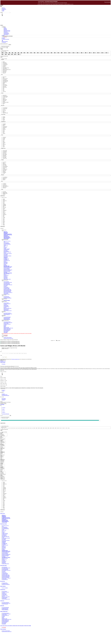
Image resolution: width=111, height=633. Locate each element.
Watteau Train (5, 158)
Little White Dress (5, 81)
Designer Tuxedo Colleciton (8, 337)
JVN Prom (5, 258)
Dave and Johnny (6, 251)
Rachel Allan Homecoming (6, 576)
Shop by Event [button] (2, 513)
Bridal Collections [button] (3, 586)
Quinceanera (4, 71)
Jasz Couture (4, 539)
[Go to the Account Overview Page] (1, 6)
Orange (4, 217)
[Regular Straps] (2, 476)
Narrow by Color (4, 197)
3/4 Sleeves (4, 184)
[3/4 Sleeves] (3, 472)
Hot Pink (4, 212)
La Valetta (3, 616)
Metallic (4, 117)
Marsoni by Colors (6, 327)
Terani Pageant (6, 276)
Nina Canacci (6, 263)
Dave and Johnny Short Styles (8, 284)
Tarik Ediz (3, 560)
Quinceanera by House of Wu (8, 313)
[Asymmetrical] (2, 461)
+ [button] (2, 230)
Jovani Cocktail (4, 572)
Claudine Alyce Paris (7, 248)
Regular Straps (5, 192)
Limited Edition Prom (7, 260)
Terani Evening (6, 309)
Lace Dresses (5, 79)
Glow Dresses (6, 254)
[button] (4, 26)
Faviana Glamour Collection (8, 253)
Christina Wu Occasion (7, 317)
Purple (4, 208)
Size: (1, 351)
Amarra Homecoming (5, 569)
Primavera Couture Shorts (7, 289)
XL (15, 54)
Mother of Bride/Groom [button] (3, 611)
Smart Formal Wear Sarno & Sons (8, 338)
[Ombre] (1, 451)
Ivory (3, 502)
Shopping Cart (4, 9)
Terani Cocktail (6, 293)
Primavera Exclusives (5, 553)
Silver (4, 507)
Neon (3, 118)
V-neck (4, 173)
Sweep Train (4, 156)
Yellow (4, 482)
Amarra (3, 529)
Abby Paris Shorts (6, 281)
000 (3, 52)
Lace (3, 130)
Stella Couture (4, 623)
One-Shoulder (5, 167)
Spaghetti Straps (5, 193)
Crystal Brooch (5, 126)
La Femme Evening (6, 306)
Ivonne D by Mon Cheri (5, 615)
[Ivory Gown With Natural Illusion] (3, 357)
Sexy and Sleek (5, 85)
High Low (4, 98)
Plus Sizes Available (5, 102)
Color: (1, 355)
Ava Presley (5, 247)
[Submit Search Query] (10, 415)
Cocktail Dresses (5, 64)
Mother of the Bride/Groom (6, 69)
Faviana (5, 252)
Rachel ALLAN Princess (7, 270)
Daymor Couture (6, 323)
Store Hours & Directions (5, 395)
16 (35, 52)
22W (83, 52)
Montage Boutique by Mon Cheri (6, 619)
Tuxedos (3, 409)
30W (99, 52)
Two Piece (4, 91)
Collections (3, 407)
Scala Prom (5, 272)
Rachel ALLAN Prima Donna (8, 269)
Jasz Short (5, 286)
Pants (3, 83)
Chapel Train (5, 152)
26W (91, 52)
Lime (3, 202)
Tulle (3, 146)
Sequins (4, 133)
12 (28, 52)
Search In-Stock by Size (5, 50)
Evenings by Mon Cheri (7, 303)
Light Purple (4, 210)
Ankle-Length (5, 150)
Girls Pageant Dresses (6, 67)
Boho (3, 77)
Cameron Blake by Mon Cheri (8, 322)
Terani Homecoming (5, 579)
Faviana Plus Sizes (6, 296)
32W (103, 52)
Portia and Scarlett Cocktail (7, 290)
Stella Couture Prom (6, 273)
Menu (2, 25)
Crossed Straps (5, 108)
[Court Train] (2, 462)
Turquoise (4, 204)
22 (45, 52)
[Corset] (3, 443)
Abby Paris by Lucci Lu (5, 525)
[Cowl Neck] (2, 464)
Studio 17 (5, 274)
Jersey (4, 139)
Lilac (3, 209)
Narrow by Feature (4, 58)
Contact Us (3, 390)
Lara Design (5, 259)
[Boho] (2, 438)
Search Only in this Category (5, 46)
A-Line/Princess (5, 177)
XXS (107, 52)
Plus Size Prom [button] (2, 581)
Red (3, 216)
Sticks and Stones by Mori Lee (8, 292)
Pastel (4, 120)
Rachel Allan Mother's (7, 330)
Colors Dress (5, 250)
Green (4, 201)
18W (74, 52)
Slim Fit (4, 179)
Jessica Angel (6, 256)
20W (78, 52)
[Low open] (2, 447)
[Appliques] (2, 452)
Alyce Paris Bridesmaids (5, 607)
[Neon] (1, 450)
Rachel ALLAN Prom (7, 271)
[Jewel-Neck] (2, 466)
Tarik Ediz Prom (6, 275)
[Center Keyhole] (3, 442)
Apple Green (5, 200)
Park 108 (5, 307)
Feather (4, 128)
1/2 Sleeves (4, 183)
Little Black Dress (5, 80)
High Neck (4, 163)
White (4, 508)
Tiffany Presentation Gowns (7, 310)
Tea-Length (4, 157)
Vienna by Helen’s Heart (7, 279)
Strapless (4, 171)
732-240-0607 (107, 2)
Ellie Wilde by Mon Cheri (5, 536)
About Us (3, 410)
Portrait (4, 168)
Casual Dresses (5, 63)
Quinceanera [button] (2, 600)
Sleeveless (4, 187)
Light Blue (4, 488)
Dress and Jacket (5, 78)
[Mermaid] (2, 469)
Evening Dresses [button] (2, 589)
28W (95, 52)
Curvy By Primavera (6, 268)
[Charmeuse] (1, 456)
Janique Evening (6, 305)
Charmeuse (4, 137)
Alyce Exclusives (6, 302)
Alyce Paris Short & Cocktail (8, 282)
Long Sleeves (5, 185)
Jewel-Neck (4, 164)
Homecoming (5, 68)
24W (87, 52)
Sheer (4, 111)
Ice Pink (4, 494)
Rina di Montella (4, 622)
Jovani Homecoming (6, 287)
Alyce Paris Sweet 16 (7, 283)
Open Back (4, 100)
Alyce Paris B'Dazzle (7, 243)
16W (70, 52)
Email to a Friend (2, 362)
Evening (4, 66)
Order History (4, 399)
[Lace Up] (2, 446)
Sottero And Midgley (7, 300)
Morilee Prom (4, 546)
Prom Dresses (5, 70)
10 (25, 52)
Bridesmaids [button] (2, 605)
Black (4, 222)
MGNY (5, 325)
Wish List (3, 7)
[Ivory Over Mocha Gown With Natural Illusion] (6, 357)
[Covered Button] (2, 445)
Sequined (4, 144)
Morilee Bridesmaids (6, 318)
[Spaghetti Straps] (2, 477)
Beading (4, 124)
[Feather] (1, 458)
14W (66, 52)
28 (55, 52)
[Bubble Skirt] (3, 441)
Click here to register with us (15, 359)
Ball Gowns (4, 76)
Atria (4, 246)
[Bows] (2, 454)
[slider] (99, 420)
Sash (3, 132)
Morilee (5, 326)
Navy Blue (4, 207)
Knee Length (5, 154)
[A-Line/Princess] (2, 468)
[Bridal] (3, 433)
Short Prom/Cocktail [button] (3, 565)
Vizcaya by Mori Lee (7, 314)
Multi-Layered (5, 99)
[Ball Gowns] (2, 437)
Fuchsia (4, 213)
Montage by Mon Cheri (7, 328)
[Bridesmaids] (3, 434)
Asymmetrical (5, 151)
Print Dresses (5, 84)
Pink (3, 495)
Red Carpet (4, 72)
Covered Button (5, 107)
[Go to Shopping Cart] (1, 5)
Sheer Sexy (4, 86)
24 (48, 52)
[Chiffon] (1, 457)
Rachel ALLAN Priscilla (7, 291)
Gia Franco (5, 304)
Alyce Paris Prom (6, 242)
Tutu (3, 90)
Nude (4, 219)
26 (52, 52)
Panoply (5, 264)
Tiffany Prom (5, 278)
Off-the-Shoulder (5, 166)
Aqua (4, 203)
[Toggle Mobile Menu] (0, 405)
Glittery (4, 116)
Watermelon (4, 214)
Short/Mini (4, 155)
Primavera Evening (4, 597)
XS (3, 54)
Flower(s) (4, 129)
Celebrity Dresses (5, 96)
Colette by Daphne (6, 249)
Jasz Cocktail (5, 285)
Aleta (4, 241)
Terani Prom (5, 277)
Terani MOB (5, 332)
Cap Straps (4, 191)
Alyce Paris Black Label (7, 244)
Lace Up (4, 109)
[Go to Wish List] (2, 5)
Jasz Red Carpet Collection (7, 255)
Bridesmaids (4, 62)
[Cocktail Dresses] (3, 435)
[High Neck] (2, 465)
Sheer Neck (4, 170)
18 (38, 52)
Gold (3, 220)
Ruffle (4, 131)
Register (3, 10)
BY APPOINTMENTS (47, 1)
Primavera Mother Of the (7, 329)
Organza (4, 142)
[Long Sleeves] (3, 473)
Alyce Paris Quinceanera (5, 602)
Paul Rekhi (5, 265)
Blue (3, 206)
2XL (19, 54)
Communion (4, 65)
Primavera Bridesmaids (7, 319)
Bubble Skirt (4, 95)
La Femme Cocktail (6, 288)
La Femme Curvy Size (7, 297)
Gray (3, 223)
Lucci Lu (5, 261)
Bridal (4, 61)
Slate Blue (4, 489)
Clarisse (3, 532)
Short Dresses (5, 87)
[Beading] (2, 453)
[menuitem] (56, 7)
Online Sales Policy (3, 361)
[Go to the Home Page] (2, 40)
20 (42, 52)
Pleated (4, 101)
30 (59, 52)
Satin (3, 143)
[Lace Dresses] (2, 439)
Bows (4, 125)
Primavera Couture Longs (7, 267)
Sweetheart (4, 172)
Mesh (3, 141)
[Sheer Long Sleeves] (3, 474)
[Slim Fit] (2, 470)
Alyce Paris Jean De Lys (7, 321)
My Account (4, 8)
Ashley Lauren (6, 245)
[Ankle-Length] (2, 460)
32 (62, 52)
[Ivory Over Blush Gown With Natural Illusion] (4, 357)
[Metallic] (1, 449)
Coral (4, 501)
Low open (4, 110)
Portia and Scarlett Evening (7, 308)
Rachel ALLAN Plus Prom (6, 584)
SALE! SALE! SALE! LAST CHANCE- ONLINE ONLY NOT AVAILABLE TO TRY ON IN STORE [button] (15, 625)
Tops (3, 89)
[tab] (56, 234)
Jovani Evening (4, 594)
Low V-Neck (5, 165)
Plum (3, 215)
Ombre (4, 119)
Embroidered (5, 127)
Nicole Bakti (5, 262)
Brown (4, 221)
